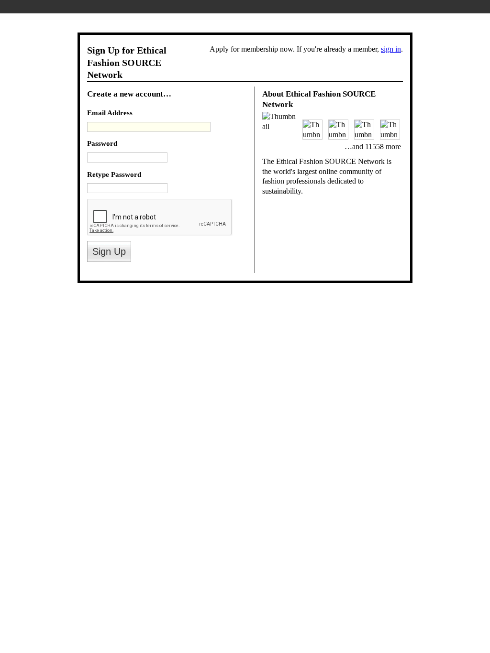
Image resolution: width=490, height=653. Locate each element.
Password (102, 143)
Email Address (110, 113)
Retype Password (114, 174)
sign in (391, 49)
